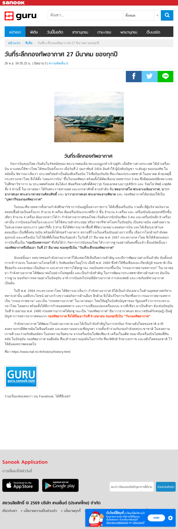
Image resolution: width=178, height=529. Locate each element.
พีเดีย (34, 33)
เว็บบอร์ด (153, 33)
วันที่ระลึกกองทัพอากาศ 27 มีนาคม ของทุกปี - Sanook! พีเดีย (29, 16)
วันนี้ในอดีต (55, 33)
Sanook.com (13, 3)
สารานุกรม (80, 33)
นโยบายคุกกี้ (138, 522)
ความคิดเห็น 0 (58, 63)
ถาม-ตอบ (104, 33)
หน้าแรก (15, 33)
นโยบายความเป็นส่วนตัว (117, 522)
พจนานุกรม (129, 33)
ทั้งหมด (130, 15)
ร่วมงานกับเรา (165, 487)
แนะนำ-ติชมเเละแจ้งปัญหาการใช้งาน (131, 487)
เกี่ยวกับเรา (9, 511)
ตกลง (156, 517)
